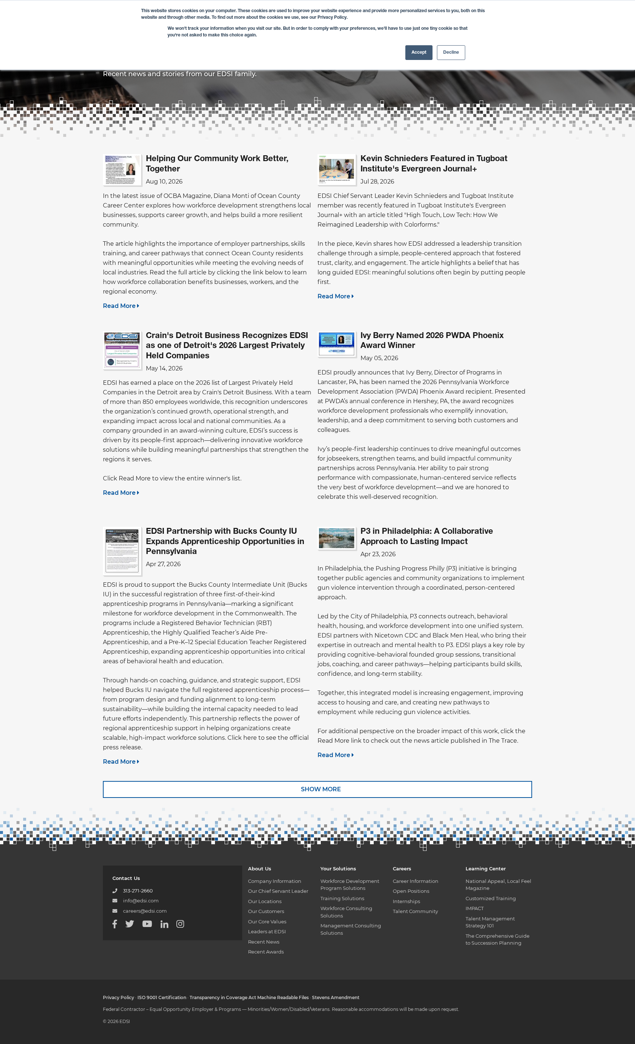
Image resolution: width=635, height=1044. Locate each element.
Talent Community (415, 911)
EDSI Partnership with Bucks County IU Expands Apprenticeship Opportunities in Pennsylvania (225, 542)
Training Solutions (342, 898)
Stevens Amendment (335, 997)
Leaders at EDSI (267, 931)
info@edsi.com (141, 900)
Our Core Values (267, 921)
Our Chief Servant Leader (278, 891)
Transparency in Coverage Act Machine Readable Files (249, 997)
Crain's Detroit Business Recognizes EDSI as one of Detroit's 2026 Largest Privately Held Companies (227, 346)
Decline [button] (451, 52)
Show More (320, 789)
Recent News (263, 942)
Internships (406, 901)
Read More (120, 305)
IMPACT (475, 908)
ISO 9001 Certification (161, 997)
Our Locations (264, 901)
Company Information (274, 881)
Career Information (415, 881)
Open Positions (411, 891)
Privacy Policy (118, 997)
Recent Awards (266, 952)
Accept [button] (419, 52)
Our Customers (266, 911)
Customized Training (491, 898)
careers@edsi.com (145, 911)
